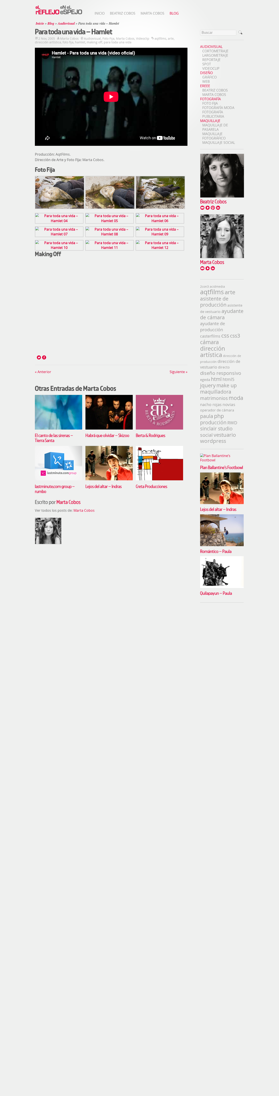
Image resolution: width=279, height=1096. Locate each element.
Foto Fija (108, 38)
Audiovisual (66, 23)
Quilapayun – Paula (216, 593)
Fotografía (210, 99)
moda (236, 397)
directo (224, 367)
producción (213, 422)
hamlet (80, 42)
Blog (174, 13)
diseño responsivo (220, 373)
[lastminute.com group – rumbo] (58, 479)
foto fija (68, 42)
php (219, 416)
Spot (206, 64)
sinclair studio (216, 428)
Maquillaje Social (218, 142)
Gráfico (209, 77)
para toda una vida (117, 42)
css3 (235, 335)
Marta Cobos (152, 13)
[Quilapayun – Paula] (222, 558)
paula (206, 416)
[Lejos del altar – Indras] (109, 479)
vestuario (225, 434)
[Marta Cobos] (222, 257)
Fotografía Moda (218, 107)
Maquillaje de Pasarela (215, 127)
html (216, 379)
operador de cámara (217, 410)
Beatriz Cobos (122, 13)
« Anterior (43, 371)
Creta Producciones (151, 486)
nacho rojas (211, 404)
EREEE (205, 85)
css (225, 335)
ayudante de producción (212, 327)
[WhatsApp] (45, 357)
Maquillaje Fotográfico (214, 136)
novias (229, 404)
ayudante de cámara (221, 314)
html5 (228, 379)
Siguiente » (178, 371)
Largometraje (215, 55)
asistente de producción (214, 301)
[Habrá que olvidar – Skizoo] (109, 428)
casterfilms (210, 336)
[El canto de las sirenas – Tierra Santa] (58, 428)
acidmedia (217, 286)
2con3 (204, 286)
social (206, 435)
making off (94, 42)
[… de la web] (59, 14)
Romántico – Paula (215, 551)
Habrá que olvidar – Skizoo (107, 435)
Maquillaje (210, 120)
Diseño (206, 72)
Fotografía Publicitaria (213, 114)
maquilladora (215, 391)
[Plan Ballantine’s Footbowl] (222, 455)
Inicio (100, 13)
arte (171, 38)
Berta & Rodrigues (150, 435)
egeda (205, 379)
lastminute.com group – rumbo (55, 489)
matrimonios (214, 398)
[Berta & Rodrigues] (159, 428)
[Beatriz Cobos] (222, 196)
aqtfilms (160, 38)
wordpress (213, 440)
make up (226, 385)
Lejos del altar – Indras (103, 486)
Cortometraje (215, 51)
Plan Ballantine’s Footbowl (221, 467)
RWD (232, 423)
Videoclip (142, 38)
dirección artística (48, 42)
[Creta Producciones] (159, 479)
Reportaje (211, 59)
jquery (208, 385)
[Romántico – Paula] (222, 516)
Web (206, 81)
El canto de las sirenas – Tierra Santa (54, 438)
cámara (209, 342)
